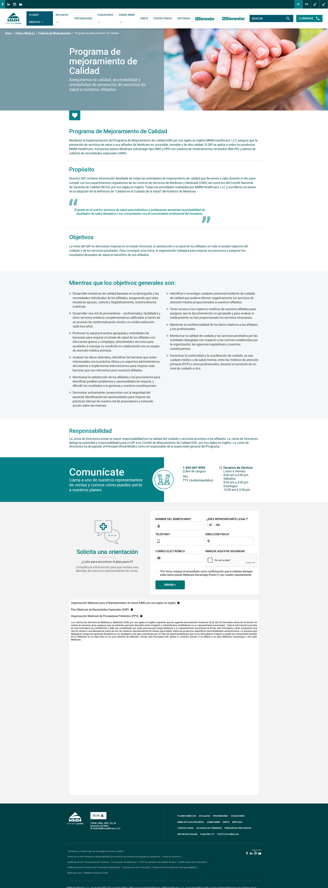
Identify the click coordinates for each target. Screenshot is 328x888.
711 (185, 476)
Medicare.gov (74, 873)
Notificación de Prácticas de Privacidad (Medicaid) (93, 867)
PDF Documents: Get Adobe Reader (158, 862)
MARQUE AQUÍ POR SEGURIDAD (225, 551)
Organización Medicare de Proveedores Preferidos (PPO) (105, 616)
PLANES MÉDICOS (35, 18)
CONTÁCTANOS (162, 18)
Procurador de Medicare (124, 862)
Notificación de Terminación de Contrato (88, 862)
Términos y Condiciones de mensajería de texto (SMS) (95, 851)
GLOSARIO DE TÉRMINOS (209, 828)
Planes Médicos (25, 33)
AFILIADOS (62, 14)
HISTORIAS (183, 18)
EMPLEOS (237, 822)
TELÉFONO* (162, 534)
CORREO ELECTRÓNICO (170, 551)
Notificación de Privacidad (192, 862)
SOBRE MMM (126, 14)
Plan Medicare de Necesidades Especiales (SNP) (100, 609)
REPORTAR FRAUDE (187, 834)
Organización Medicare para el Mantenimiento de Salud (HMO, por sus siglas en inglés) (123, 603)
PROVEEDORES (83, 18)
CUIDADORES (105, 14)
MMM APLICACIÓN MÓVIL (190, 822)
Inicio (8, 33)
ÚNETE (144, 18)
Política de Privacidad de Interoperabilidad (174, 867)
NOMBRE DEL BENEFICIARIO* (173, 519)
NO (218, 525)
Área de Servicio (171, 856)
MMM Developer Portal (96, 873)
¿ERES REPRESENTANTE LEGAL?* (227, 519)
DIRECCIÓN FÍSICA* (218, 534)
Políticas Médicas (228, 834)
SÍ (210, 525)
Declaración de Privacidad (136, 867)
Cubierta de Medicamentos (54, 33)
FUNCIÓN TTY (207, 834)
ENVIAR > (170, 584)
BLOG (96, 815)
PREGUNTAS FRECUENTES (237, 828)
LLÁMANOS (306, 18)
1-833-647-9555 (194, 467)
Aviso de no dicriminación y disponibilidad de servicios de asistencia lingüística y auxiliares (114, 856)
